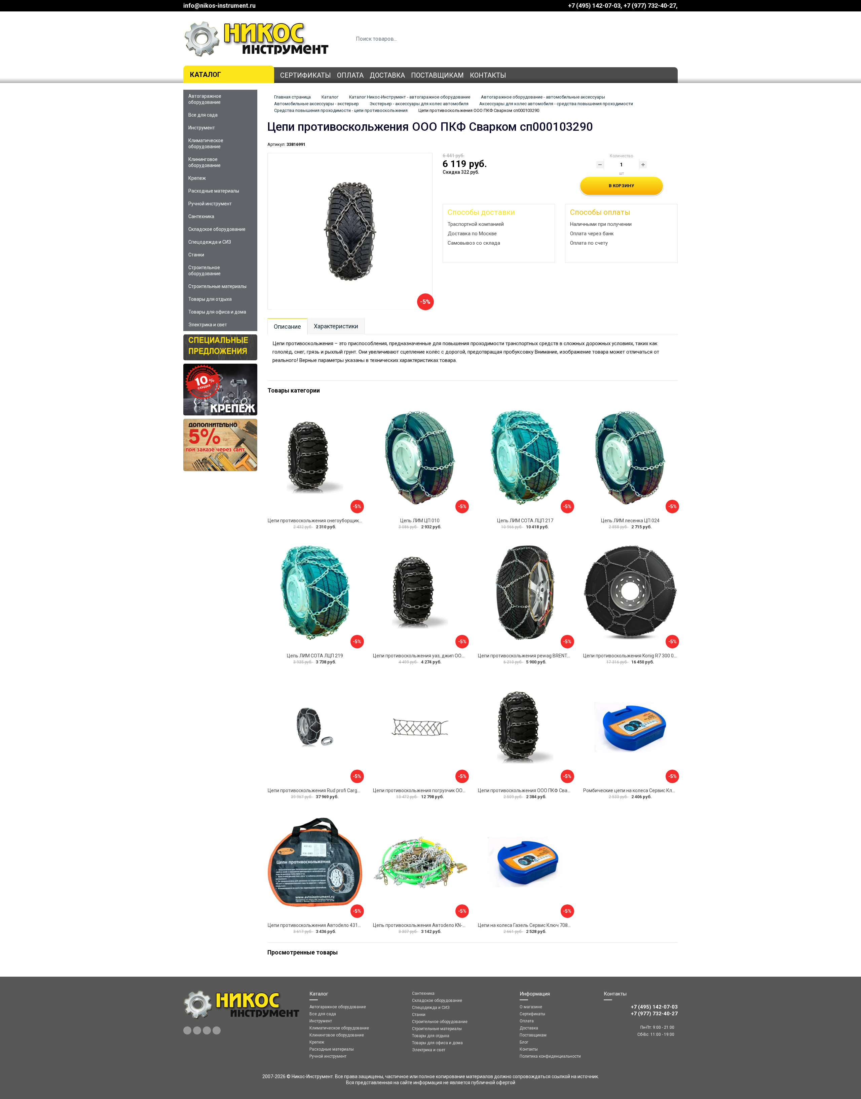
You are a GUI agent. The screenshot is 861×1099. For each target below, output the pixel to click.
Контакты (488, 75)
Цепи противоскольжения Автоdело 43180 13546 (323, 925)
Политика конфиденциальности (550, 1056)
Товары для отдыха (210, 299)
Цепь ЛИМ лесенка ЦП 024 (630, 520)
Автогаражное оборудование (204, 99)
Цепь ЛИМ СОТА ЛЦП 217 (525, 520)
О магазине (531, 1007)
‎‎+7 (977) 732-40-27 (650, 5)
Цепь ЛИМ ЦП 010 (420, 520)
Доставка (387, 75)
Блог (524, 1042)
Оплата (350, 75)
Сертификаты (305, 75)
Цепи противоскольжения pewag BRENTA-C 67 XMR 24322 (542, 655)
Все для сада (203, 115)
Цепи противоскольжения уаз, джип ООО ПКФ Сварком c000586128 (448, 655)
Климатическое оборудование (205, 143)
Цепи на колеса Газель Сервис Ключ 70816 (525, 925)
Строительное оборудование (204, 270)
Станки (196, 254)
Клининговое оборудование (204, 162)
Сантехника (201, 216)
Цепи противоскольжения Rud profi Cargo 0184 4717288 (329, 790)
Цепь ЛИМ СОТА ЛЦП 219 (315, 655)
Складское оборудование (217, 229)
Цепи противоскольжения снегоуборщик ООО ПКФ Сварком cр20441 (344, 520)
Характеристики (336, 326)
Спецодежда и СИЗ (209, 242)
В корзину (621, 185)
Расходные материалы (213, 191)
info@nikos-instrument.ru (219, 5)
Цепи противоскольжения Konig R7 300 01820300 (637, 655)
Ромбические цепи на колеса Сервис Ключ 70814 (638, 790)
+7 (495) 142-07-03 (594, 5)
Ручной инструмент (210, 203)
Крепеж (197, 178)
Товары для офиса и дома (217, 312)
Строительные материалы (217, 286)
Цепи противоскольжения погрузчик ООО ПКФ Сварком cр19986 (445, 790)
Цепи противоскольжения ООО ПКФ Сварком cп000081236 (543, 790)
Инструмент (201, 127)
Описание (287, 326)
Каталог (205, 75)
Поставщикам (437, 75)
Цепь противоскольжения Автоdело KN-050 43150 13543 (436, 925)
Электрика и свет (207, 324)
